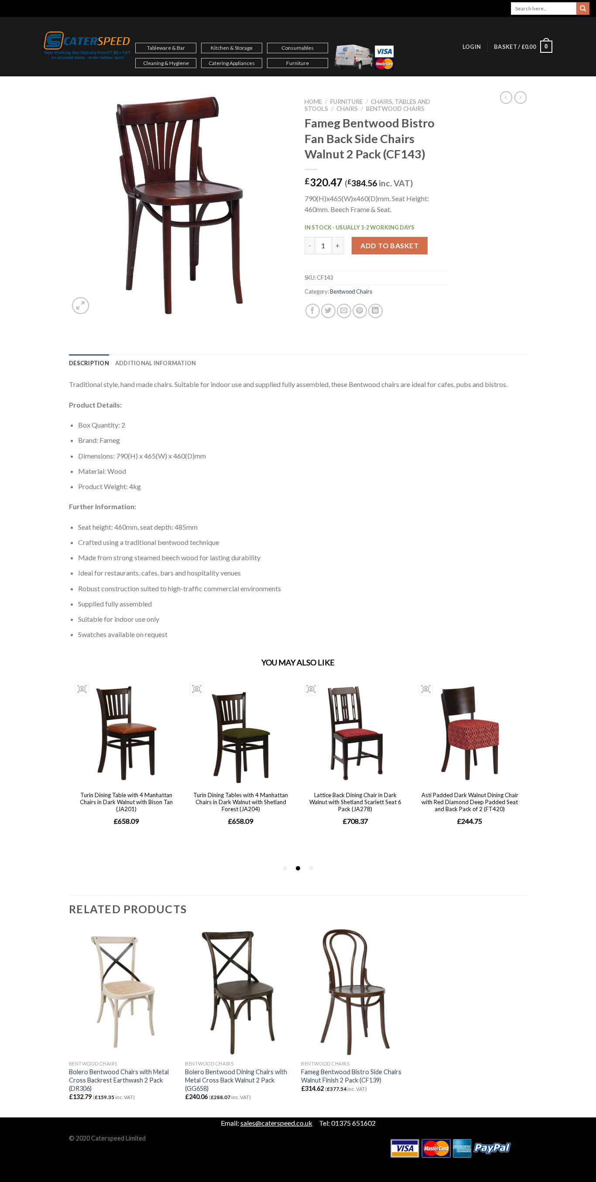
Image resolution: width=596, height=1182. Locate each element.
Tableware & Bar (166, 48)
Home (313, 101)
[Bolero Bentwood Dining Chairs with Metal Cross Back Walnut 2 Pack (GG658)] (239, 992)
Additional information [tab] (155, 363)
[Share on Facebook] (312, 311)
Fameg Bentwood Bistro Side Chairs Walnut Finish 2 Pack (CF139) (351, 1076)
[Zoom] (80, 305)
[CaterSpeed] (87, 46)
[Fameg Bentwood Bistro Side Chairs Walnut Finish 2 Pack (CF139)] (355, 992)
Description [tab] (89, 363)
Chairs (347, 108)
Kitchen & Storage (232, 48)
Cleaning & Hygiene (166, 63)
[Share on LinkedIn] (375, 311)
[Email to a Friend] (344, 311)
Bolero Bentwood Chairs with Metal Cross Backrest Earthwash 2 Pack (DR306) (119, 1080)
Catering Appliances (232, 63)
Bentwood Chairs (395, 108)
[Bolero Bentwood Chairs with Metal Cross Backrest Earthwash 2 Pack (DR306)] (123, 992)
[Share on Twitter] (328, 311)
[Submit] (582, 8)
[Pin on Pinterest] (360, 311)
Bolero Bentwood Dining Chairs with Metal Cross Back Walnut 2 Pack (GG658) (236, 1080)
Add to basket (389, 245)
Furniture (297, 63)
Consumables (297, 48)
